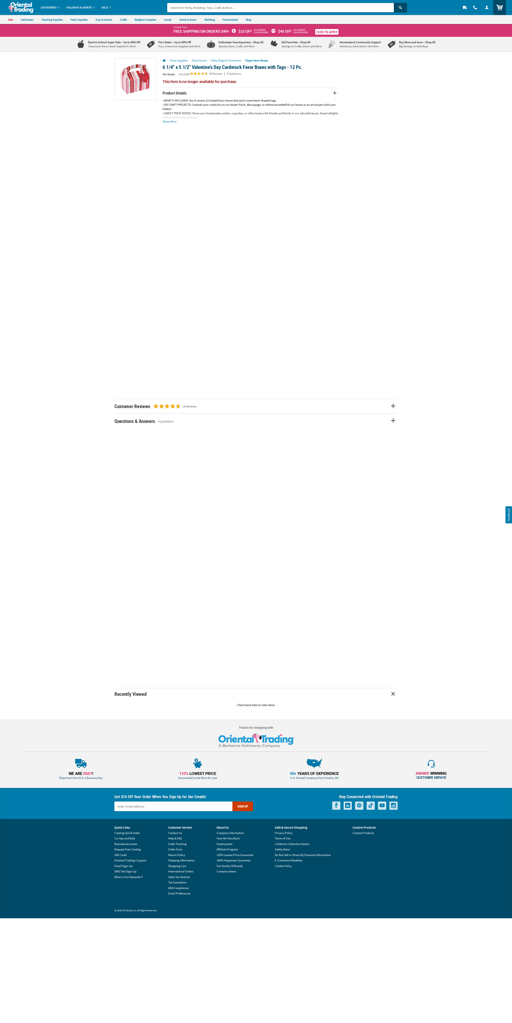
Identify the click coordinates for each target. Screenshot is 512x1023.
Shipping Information (181, 860)
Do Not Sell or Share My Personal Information (303, 855)
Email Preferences (179, 893)
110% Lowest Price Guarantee (235, 855)
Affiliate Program (227, 849)
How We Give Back (228, 838)
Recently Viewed (130, 694)
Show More (169, 121)
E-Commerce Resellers (288, 860)
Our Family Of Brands (230, 866)
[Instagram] (393, 806)
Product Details (174, 93)
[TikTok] (371, 806)
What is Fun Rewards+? (128, 877)
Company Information (230, 833)
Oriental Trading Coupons (130, 860)
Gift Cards (120, 855)
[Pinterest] (359, 806)
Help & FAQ (175, 838)
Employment (224, 844)
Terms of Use (282, 838)
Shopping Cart (177, 866)
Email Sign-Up (123, 866)
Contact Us (175, 833)
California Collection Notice (292, 844)
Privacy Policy (284, 833)
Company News (226, 871)
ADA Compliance (178, 888)
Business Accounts (125, 844)
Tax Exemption (177, 882)
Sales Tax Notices (179, 877)
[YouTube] (382, 806)
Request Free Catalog (127, 849)
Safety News (282, 849)
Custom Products (363, 833)
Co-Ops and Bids (124, 838)
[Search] (400, 7)
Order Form (175, 849)
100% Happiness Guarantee (233, 860)
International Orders (180, 871)
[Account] (486, 7)
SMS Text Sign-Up (125, 871)
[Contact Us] (475, 7)
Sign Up (242, 806)
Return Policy (176, 855)
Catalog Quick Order (127, 833)
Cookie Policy (283, 866)
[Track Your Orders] (465, 7)
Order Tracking (177, 844)
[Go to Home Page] (164, 60)
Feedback (509, 514)
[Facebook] (336, 806)
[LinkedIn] (348, 806)
